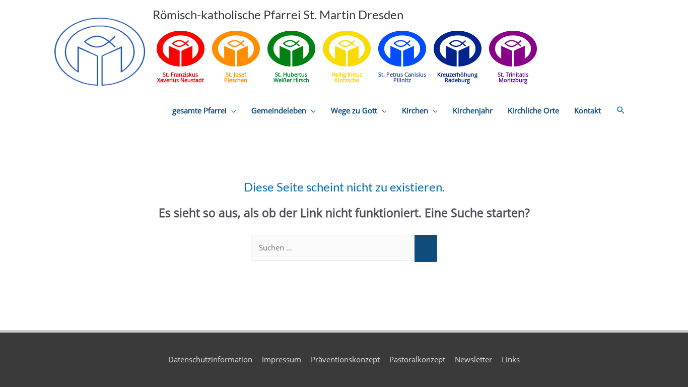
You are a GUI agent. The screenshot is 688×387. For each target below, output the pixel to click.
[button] (621, 110)
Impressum (281, 359)
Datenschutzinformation (210, 359)
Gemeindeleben (278, 110)
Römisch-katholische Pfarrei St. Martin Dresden (278, 14)
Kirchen (415, 110)
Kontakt (587, 110)
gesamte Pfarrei (199, 110)
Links (511, 359)
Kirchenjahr (473, 110)
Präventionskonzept (345, 359)
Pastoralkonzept (417, 359)
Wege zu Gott (354, 110)
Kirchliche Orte (533, 110)
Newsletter (473, 359)
